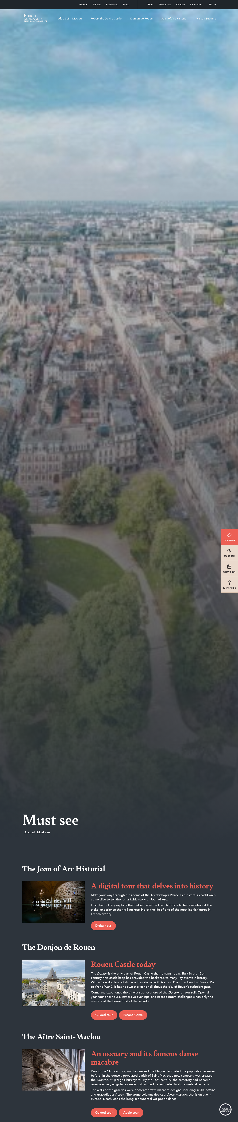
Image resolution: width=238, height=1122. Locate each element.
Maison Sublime (206, 19)
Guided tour (104, 1015)
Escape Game (133, 1015)
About (150, 4)
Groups (83, 4)
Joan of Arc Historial (174, 19)
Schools (97, 4)
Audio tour (131, 1113)
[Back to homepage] (34, 18)
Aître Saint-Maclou (70, 19)
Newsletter (196, 4)
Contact (180, 4)
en (210, 4)
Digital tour (103, 926)
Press (126, 4)
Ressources (165, 4)
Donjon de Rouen (141, 19)
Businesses (112, 4)
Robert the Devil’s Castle (106, 19)
